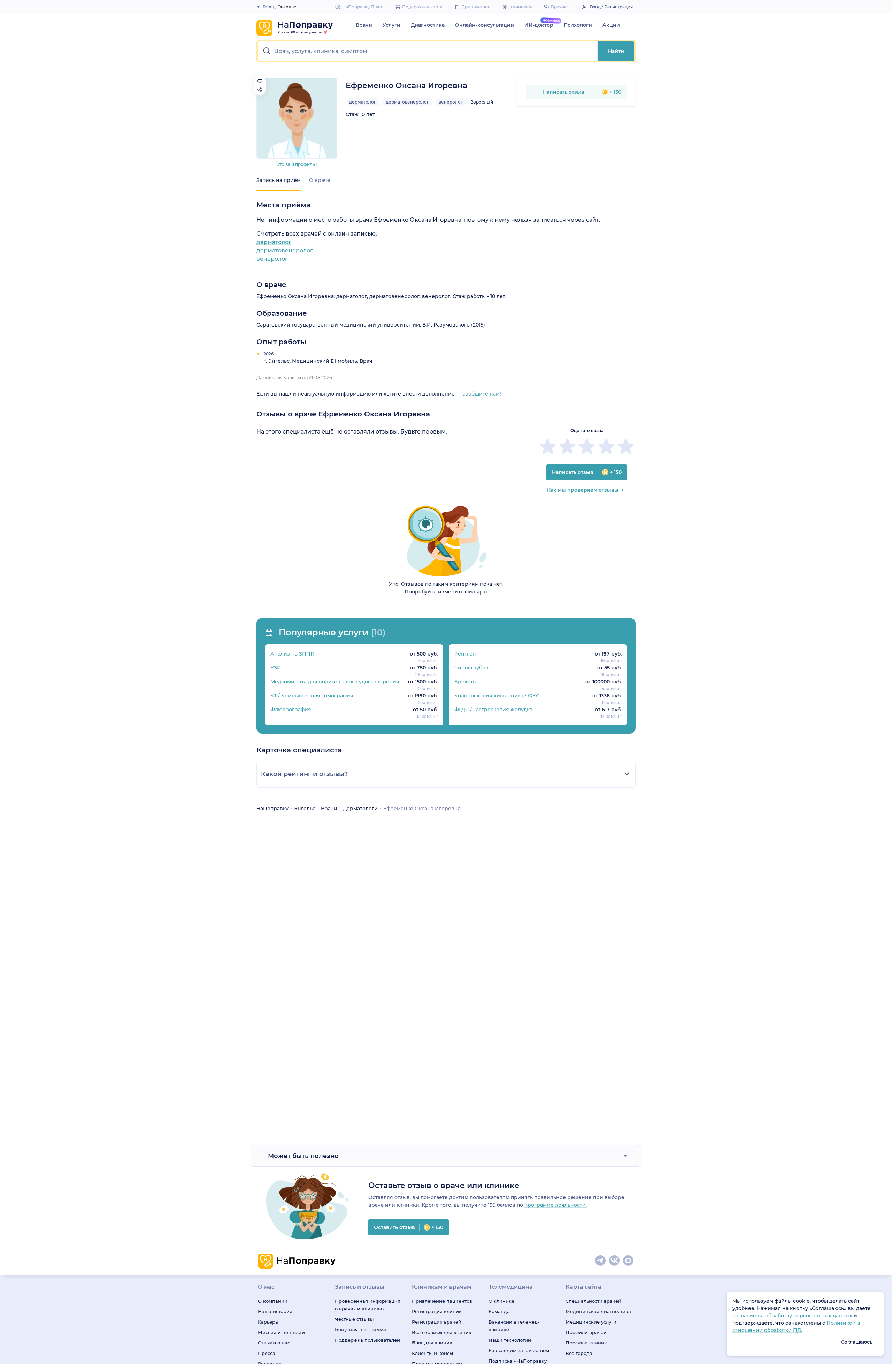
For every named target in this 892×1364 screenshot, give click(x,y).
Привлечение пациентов (442, 1301)
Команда (499, 1311)
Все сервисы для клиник (441, 1332)
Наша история (275, 1311)
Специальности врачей (593, 1301)
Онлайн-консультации (484, 25)
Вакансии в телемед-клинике (514, 1325)
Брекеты (465, 682)
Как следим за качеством (519, 1350)
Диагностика (428, 25)
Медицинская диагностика (598, 1311)
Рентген (465, 654)
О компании (272, 1301)
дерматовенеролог (407, 102)
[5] (626, 446)
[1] (548, 446)
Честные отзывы (354, 1319)
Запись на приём (278, 180)
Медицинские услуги (591, 1322)
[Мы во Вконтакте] (614, 1260)
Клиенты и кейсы (432, 1353)
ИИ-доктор (538, 25)
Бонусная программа (360, 1329)
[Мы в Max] (628, 1260)
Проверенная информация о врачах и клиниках (367, 1304)
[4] (606, 446)
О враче (319, 180)
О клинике (501, 1301)
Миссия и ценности (281, 1332)
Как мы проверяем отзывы (582, 490)
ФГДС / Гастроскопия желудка (493, 709)
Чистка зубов (471, 668)
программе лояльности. (555, 1205)
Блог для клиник (432, 1343)
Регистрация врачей (436, 1322)
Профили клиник (586, 1343)
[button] (428, 51)
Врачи (364, 25)
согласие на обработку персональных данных (793, 1315)
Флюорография (290, 709)
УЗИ (275, 668)
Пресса (266, 1353)
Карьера (268, 1322)
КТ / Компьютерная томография (311, 695)
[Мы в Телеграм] (600, 1260)
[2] (567, 446)
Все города (579, 1353)
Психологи (578, 25)
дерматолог (362, 102)
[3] (587, 446)
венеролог (451, 102)
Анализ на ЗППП (292, 654)
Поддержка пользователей (367, 1340)
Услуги (391, 25)
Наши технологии (510, 1340)
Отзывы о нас (274, 1343)
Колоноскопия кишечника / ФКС (496, 695)
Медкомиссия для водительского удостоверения (334, 682)
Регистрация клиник (437, 1311)
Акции (611, 25)
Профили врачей (586, 1332)
